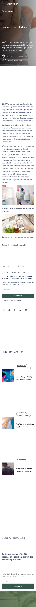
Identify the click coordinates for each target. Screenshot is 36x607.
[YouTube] (20, 310)
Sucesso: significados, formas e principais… (24, 470)
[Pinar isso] (18, 266)
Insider (8, 125)
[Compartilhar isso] (4, 266)
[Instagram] (4, 310)
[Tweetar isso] (8, 266)
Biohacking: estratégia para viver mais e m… (24, 378)
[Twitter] (15, 310)
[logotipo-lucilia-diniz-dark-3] (10, 4)
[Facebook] (9, 310)
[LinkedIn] (26, 310)
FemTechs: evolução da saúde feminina (25, 425)
